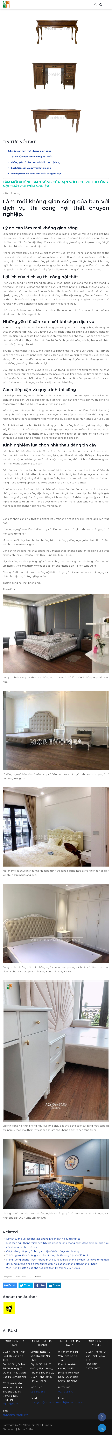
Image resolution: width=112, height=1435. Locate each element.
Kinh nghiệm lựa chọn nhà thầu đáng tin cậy (35, 173)
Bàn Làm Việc (33, 1425)
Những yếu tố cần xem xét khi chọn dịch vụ (35, 162)
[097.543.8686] (102, 1428)
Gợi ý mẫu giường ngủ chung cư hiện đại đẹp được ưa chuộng (42, 1251)
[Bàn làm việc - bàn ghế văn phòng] (6, 4)
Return (38, 1277)
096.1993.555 (37, 1391)
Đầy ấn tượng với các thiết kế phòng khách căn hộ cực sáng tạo (43, 1238)
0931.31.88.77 (10, 1404)
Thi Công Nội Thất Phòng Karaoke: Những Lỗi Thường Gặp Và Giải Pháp (47, 1255)
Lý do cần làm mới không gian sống (30, 151)
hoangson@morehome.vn (45, 1402)
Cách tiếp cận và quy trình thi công (31, 168)
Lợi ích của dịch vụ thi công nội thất (31, 156)
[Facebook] (102, 1417)
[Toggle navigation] (107, 4)
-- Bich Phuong (12, 193)
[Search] (101, 5)
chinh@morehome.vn (15, 1415)
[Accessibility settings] (95, 4)
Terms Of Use (25, 1429)
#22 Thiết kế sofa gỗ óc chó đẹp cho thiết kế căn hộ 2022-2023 (43, 1268)
